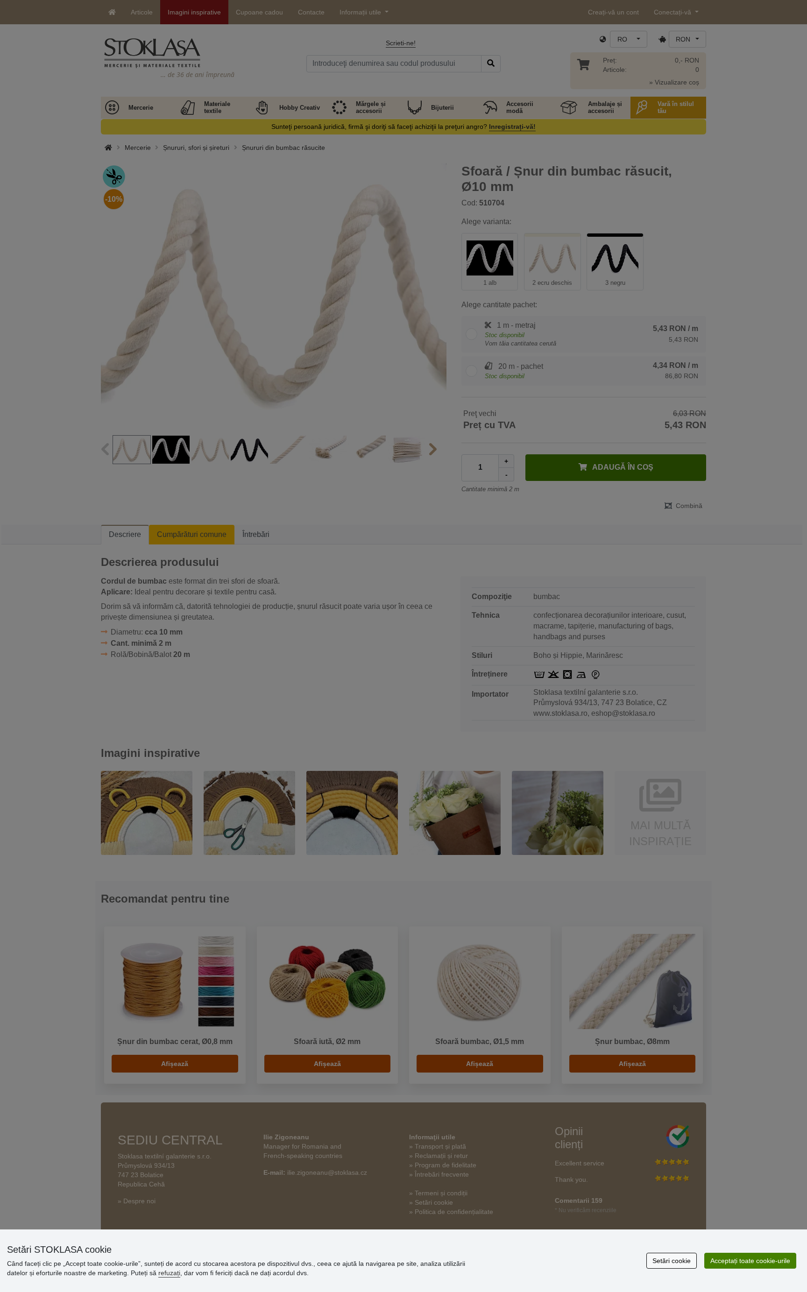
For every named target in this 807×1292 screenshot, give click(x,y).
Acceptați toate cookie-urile (750, 1260)
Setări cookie (671, 1260)
